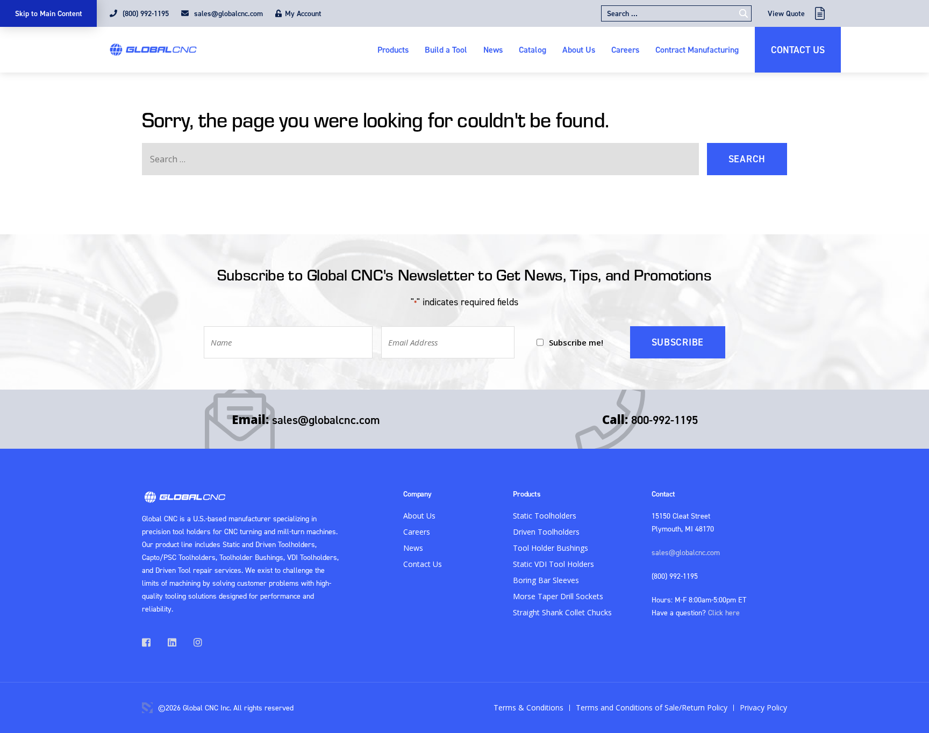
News (493, 49)
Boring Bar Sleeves (546, 580)
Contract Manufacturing (697, 49)
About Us (578, 49)
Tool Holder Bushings (550, 548)
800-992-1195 (664, 419)
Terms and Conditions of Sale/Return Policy (651, 707)
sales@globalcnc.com (227, 13)
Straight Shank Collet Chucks (562, 612)
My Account (303, 13)
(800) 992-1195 (144, 13)
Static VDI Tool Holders (553, 564)
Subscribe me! (576, 342)
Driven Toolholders (546, 532)
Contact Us (798, 50)
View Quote (786, 13)
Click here (724, 612)
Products (393, 49)
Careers (625, 49)
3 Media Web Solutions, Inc (147, 707)
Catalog (532, 49)
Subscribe (678, 342)
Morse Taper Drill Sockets (558, 596)
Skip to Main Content (48, 13)
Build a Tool (446, 49)
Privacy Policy (763, 707)
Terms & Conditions (528, 707)
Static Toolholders (544, 516)
